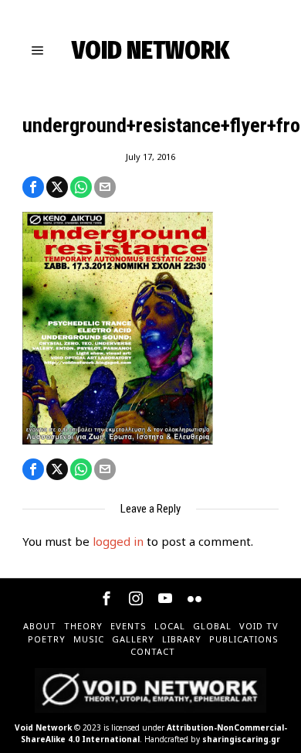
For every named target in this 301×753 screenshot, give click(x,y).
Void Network (43, 727)
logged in (118, 541)
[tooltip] (33, 187)
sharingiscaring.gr (241, 739)
